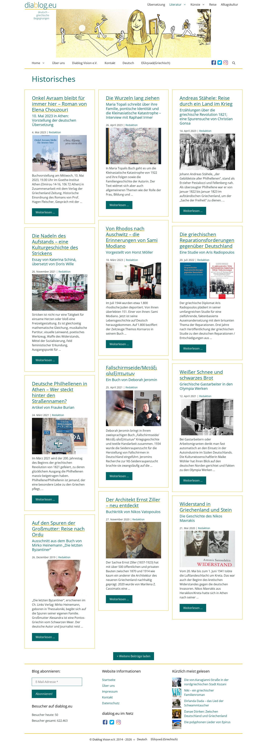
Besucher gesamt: (44, 721)
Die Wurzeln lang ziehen (132, 98)
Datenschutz (111, 703)
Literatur (175, 5)
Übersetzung (156, 5)
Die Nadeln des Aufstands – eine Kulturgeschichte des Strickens (55, 245)
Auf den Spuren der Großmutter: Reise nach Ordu (58, 529)
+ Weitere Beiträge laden (133, 656)
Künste (195, 5)
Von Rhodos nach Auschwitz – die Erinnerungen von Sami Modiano (132, 237)
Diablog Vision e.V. (84, 63)
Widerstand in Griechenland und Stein (206, 507)
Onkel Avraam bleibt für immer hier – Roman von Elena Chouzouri (59, 104)
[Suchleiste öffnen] (234, 63)
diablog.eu (40, 6)
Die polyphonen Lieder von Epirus (207, 722)
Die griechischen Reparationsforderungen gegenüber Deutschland (207, 240)
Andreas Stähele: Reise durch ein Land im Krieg (206, 101)
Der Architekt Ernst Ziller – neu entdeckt (133, 502)
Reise (213, 5)
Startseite (108, 680)
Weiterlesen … (45, 212)
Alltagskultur (229, 5)
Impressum (110, 691)
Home (36, 63)
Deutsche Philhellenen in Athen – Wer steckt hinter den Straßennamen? (59, 392)
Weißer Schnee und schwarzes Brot (201, 375)
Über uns (58, 63)
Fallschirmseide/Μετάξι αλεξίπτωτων (131, 370)
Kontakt (110, 63)
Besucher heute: (43, 715)
